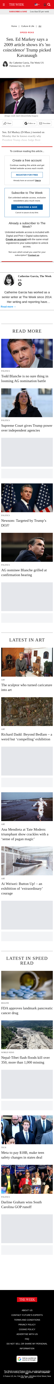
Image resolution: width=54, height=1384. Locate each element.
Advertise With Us (27, 1334)
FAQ (27, 1339)
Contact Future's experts (27, 1315)
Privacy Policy (27, 1324)
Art (40, 26)
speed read (27, 33)
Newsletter (46, 123)
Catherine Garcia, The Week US (28, 62)
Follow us (31, 123)
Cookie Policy (27, 1329)
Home (14, 26)
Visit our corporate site (37, 1373)
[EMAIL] (20, 284)
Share (9, 123)
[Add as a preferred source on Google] (27, 1359)
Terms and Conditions (27, 1320)
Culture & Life (27, 26)
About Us (27, 1310)
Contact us (33, 255)
